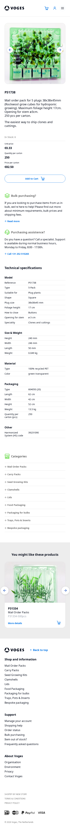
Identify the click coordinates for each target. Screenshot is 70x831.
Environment (13, 767)
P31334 (13, 608)
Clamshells (13, 489)
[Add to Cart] (59, 622)
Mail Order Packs (16, 466)
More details (15, 623)
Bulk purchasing (15, 735)
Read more (13, 221)
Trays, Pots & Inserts (18, 520)
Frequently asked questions (22, 744)
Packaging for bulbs (18, 512)
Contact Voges (13, 776)
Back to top (40, 650)
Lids (9, 497)
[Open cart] (46, 8)
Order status (12, 730)
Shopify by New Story (16, 794)
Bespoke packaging (18, 527)
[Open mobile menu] (62, 8)
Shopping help (13, 725)
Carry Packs (14, 474)
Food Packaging (16, 504)
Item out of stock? (16, 739)
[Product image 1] (35, 53)
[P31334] (35, 582)
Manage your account (18, 721)
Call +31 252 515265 (18, 254)
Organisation (13, 762)
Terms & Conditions (15, 798)
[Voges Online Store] (14, 8)
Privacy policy (12, 803)
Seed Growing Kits (17, 481)
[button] (10, 50)
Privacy (9, 771)
